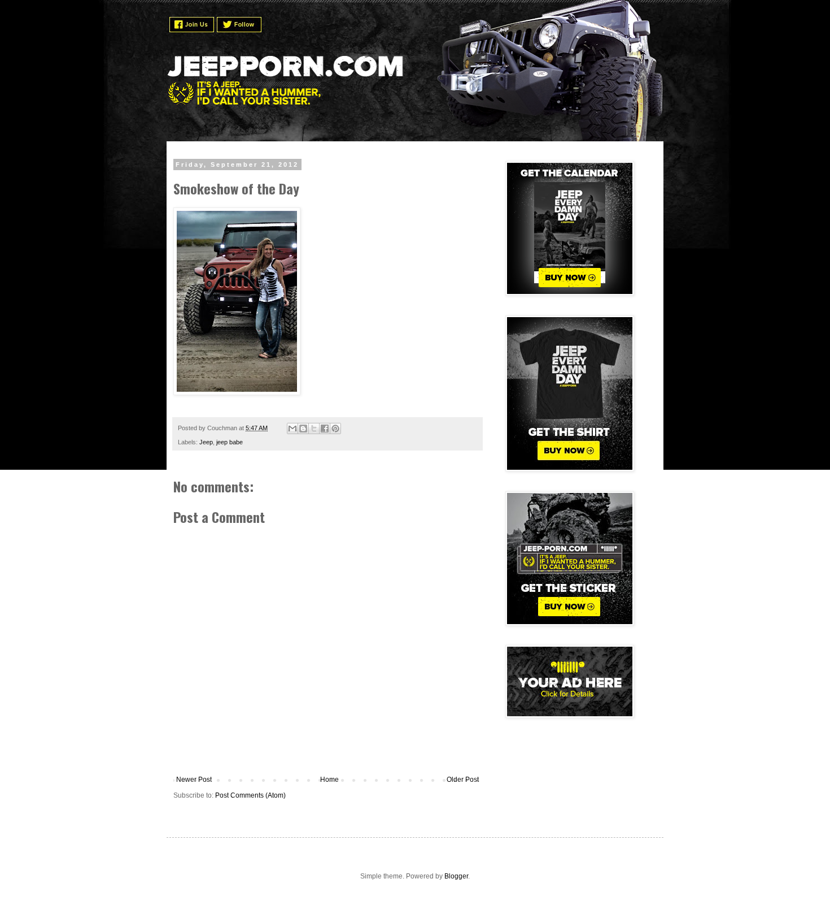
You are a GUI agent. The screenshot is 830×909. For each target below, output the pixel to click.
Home (329, 780)
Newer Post (194, 780)
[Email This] (292, 428)
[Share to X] (314, 428)
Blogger (456, 876)
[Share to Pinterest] (335, 428)
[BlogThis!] (303, 428)
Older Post (463, 780)
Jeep (206, 442)
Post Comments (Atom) (250, 795)
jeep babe (229, 442)
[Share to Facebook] (324, 428)
